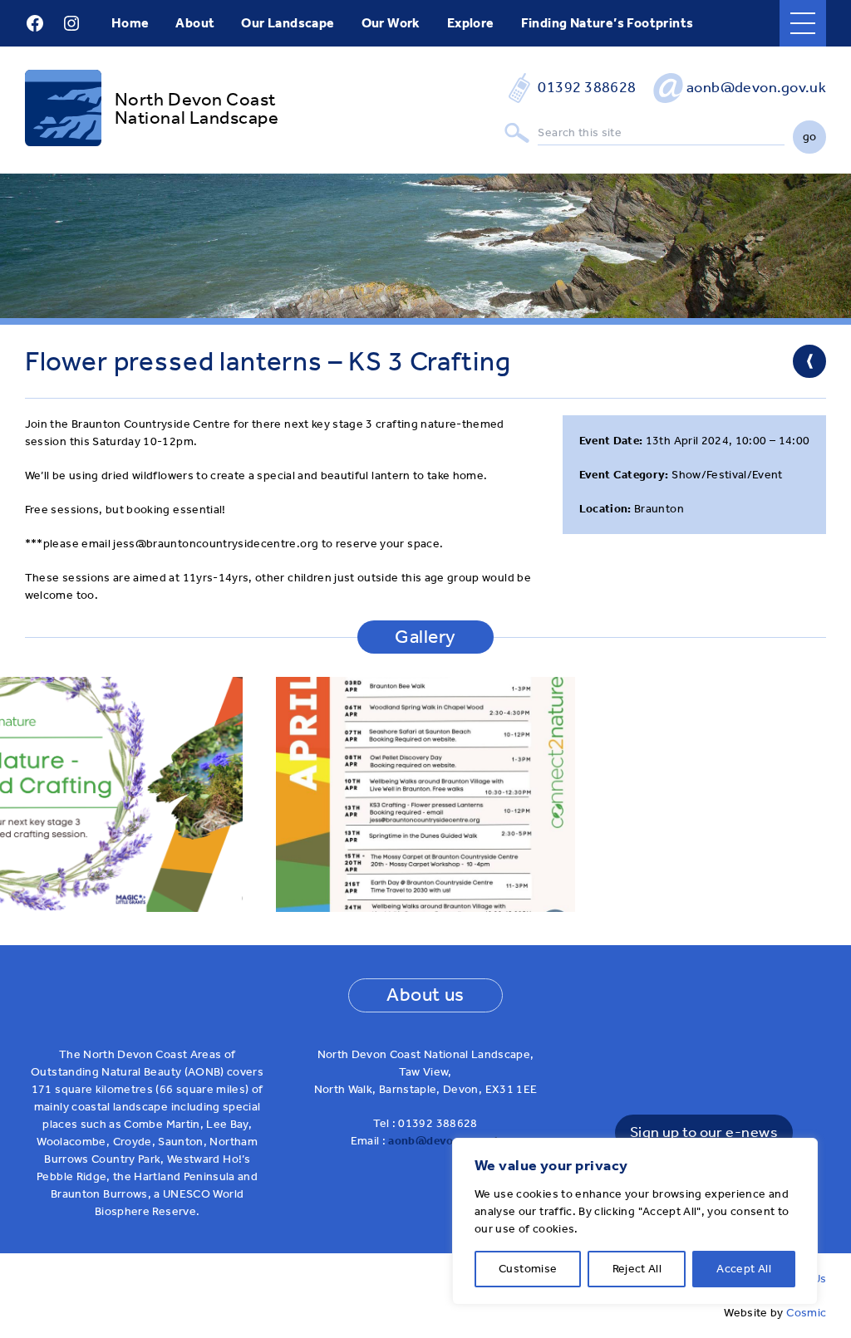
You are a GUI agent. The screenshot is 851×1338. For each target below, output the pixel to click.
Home (130, 23)
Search (516, 133)
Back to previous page (809, 361)
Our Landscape (287, 23)
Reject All (637, 1269)
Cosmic (806, 1313)
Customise (528, 1269)
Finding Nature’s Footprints (607, 23)
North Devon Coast (195, 99)
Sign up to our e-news (704, 1132)
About (194, 23)
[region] (635, 1221)
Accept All (743, 1269)
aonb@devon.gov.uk (756, 87)
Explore (470, 23)
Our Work (391, 23)
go (810, 137)
